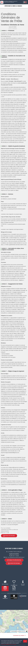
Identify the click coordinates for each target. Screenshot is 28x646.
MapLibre (24, 631)
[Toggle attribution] (26, 631)
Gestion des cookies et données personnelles (8, 644)
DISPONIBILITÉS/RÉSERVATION (14, 560)
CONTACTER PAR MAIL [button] (10, 535)
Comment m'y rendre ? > (19, 635)
